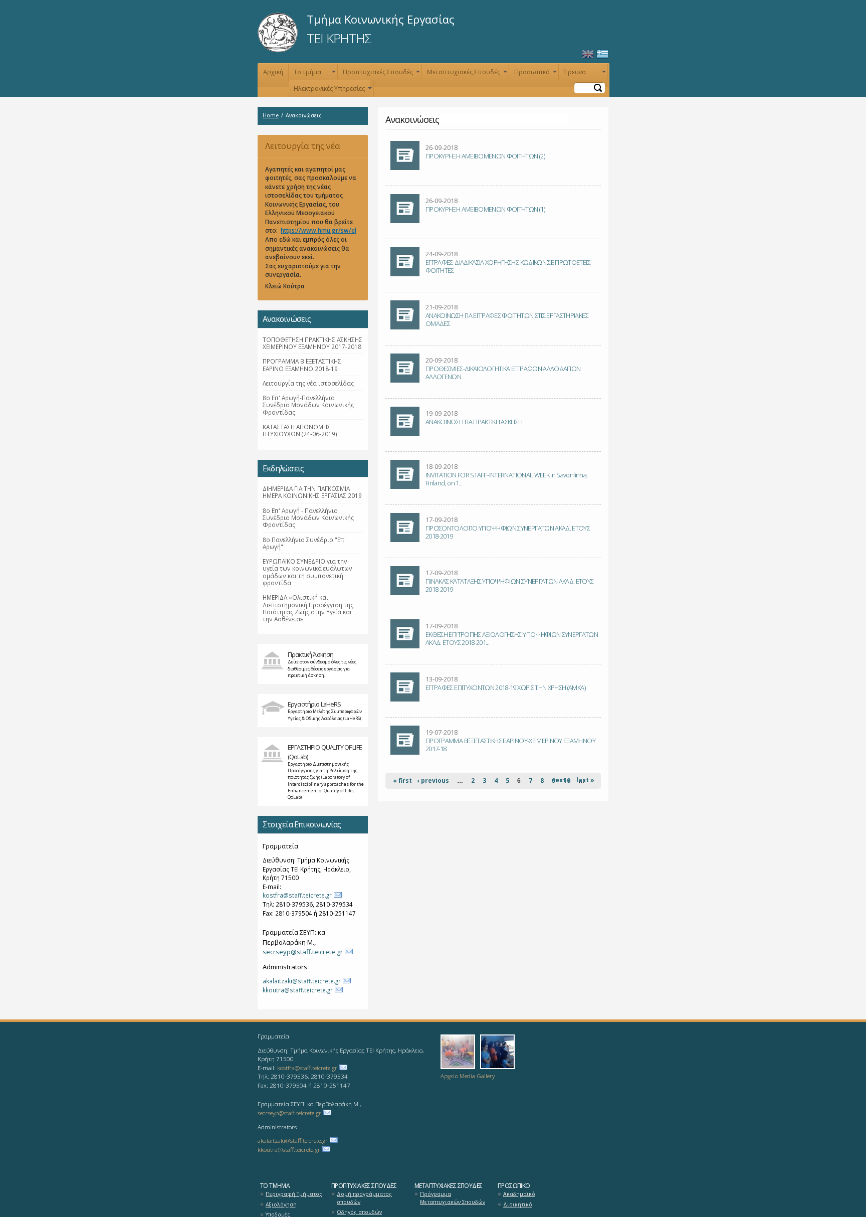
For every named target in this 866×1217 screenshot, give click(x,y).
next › (560, 780)
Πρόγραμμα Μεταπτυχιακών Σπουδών (452, 1197)
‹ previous (433, 780)
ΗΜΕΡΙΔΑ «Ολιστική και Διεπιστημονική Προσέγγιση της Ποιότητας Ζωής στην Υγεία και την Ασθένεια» (308, 608)
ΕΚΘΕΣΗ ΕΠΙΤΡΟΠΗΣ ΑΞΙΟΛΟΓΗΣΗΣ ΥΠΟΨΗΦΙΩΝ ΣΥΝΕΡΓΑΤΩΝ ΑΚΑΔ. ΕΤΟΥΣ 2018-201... (511, 638)
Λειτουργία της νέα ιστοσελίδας (299, 148)
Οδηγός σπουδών (359, 1211)
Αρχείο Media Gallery (468, 1076)
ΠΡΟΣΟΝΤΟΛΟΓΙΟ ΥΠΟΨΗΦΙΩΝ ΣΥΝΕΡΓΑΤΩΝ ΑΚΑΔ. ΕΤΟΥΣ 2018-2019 (507, 532)
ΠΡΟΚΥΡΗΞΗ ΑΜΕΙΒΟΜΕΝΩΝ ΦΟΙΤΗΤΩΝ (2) (485, 155)
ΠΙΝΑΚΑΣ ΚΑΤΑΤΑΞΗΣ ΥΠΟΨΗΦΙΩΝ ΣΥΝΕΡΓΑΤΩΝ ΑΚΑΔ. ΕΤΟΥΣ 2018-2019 (509, 585)
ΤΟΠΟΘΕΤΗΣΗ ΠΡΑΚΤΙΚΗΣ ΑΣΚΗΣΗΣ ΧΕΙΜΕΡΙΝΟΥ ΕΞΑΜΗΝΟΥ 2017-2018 (312, 343)
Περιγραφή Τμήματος (294, 1193)
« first (402, 780)
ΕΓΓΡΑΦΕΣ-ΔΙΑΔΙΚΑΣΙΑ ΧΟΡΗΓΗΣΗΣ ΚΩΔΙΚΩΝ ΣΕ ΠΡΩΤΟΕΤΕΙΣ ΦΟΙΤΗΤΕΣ (507, 266)
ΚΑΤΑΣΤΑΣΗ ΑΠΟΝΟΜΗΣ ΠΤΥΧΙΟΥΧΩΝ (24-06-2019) (300, 430)
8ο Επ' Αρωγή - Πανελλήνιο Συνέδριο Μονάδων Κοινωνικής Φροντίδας (308, 517)
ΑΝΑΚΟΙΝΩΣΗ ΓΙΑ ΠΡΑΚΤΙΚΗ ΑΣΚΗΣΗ (474, 421)
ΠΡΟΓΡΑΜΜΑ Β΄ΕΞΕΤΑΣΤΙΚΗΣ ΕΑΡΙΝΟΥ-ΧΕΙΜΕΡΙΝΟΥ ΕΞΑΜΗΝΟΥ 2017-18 (510, 744)
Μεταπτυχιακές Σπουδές (466, 74)
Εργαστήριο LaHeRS (314, 704)
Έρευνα (584, 74)
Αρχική (273, 72)
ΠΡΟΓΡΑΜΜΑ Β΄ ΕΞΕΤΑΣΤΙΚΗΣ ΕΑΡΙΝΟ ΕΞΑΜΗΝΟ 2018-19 (302, 364)
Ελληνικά (602, 54)
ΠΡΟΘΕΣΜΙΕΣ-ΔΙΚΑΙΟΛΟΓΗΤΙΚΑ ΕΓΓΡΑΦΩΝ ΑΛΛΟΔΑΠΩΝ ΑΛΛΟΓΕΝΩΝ (502, 372)
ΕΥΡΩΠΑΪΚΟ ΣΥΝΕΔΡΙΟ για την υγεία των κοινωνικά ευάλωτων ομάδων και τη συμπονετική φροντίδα (307, 572)
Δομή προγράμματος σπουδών (364, 1197)
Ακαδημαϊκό (519, 1193)
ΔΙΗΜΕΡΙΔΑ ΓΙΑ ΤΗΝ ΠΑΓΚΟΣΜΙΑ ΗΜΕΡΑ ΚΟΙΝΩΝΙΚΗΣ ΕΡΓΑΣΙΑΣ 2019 (312, 491)
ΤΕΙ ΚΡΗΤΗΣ (339, 38)
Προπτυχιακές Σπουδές (380, 74)
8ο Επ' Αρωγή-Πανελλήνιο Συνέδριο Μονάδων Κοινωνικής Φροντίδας (308, 405)
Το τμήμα (314, 74)
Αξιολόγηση (281, 1204)
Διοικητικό (517, 1204)
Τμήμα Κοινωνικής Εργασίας (381, 19)
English (588, 54)
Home (271, 115)
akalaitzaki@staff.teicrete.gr (302, 981)
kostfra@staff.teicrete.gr (297, 895)
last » (585, 780)
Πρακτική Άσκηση (310, 654)
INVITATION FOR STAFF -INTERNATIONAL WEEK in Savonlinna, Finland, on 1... (506, 478)
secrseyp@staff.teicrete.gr (303, 951)
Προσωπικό (534, 74)
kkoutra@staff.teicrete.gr (298, 990)
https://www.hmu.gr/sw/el (318, 230)
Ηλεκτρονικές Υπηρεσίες (332, 90)
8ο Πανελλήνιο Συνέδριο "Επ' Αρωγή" (304, 543)
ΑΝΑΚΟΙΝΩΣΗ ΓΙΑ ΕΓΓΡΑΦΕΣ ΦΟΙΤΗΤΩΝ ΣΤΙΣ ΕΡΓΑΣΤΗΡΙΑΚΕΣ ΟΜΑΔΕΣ (506, 319)
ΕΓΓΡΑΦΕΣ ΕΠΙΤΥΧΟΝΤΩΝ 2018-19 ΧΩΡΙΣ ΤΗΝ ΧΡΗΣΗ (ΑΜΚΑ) (505, 687)
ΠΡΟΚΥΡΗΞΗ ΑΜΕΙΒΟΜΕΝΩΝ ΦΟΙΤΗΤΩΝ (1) (485, 209)
